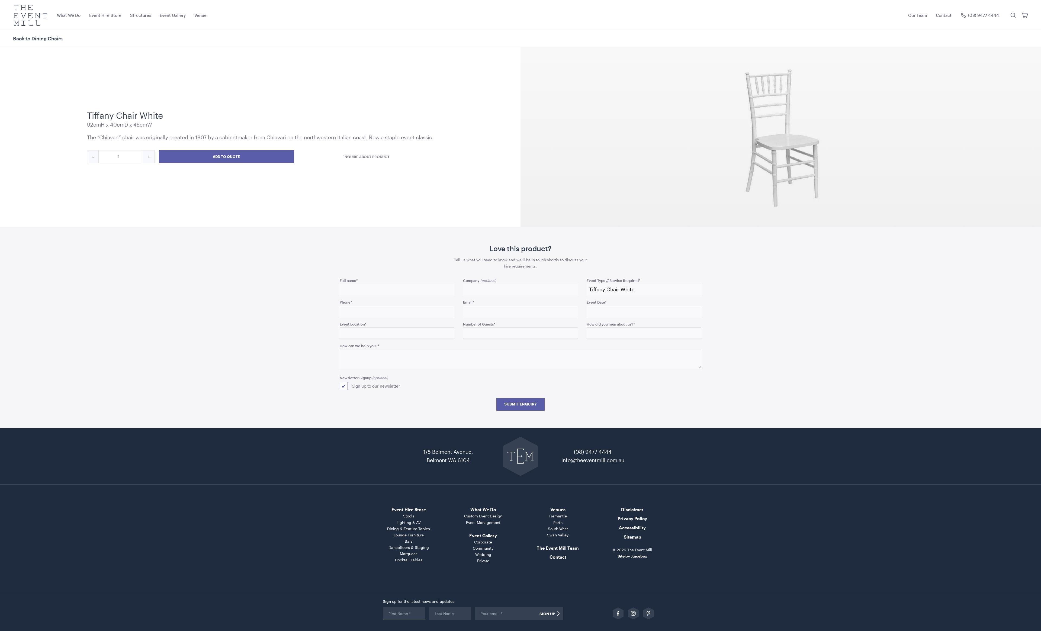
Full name (349, 280)
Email (468, 302)
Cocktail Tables (408, 560)
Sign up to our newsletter (376, 386)
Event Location (353, 324)
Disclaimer (632, 509)
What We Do (69, 15)
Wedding (483, 554)
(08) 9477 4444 (593, 452)
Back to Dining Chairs (38, 38)
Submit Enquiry (520, 404)
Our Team (917, 15)
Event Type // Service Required (613, 280)
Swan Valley (557, 535)
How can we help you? (359, 346)
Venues (558, 509)
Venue (200, 15)
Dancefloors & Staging (408, 547)
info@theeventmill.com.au (592, 460)
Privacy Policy (632, 518)
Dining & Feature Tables (408, 528)
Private (483, 560)
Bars (409, 541)
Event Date (597, 302)
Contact (944, 15)
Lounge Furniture (409, 535)
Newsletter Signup (355, 378)
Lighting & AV (409, 522)
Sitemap (632, 536)
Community (483, 548)
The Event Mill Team (558, 547)
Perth (558, 522)
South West (558, 528)
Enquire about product (366, 156)
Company (471, 280)
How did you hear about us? (611, 324)
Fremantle (558, 516)
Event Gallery (173, 15)
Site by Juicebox (632, 556)
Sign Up (547, 614)
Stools (408, 516)
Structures (140, 15)
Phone (346, 302)
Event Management (483, 522)
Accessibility (632, 527)
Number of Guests (479, 324)
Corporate (483, 542)
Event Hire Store (105, 15)
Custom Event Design (483, 516)
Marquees (408, 553)
